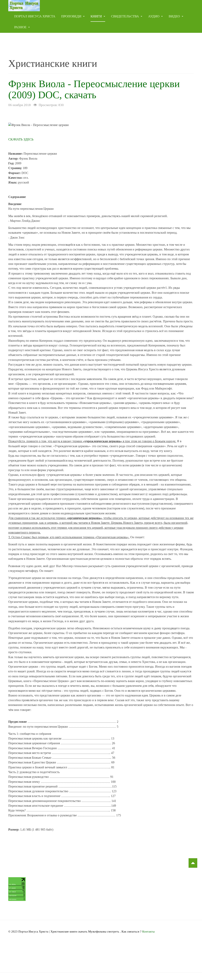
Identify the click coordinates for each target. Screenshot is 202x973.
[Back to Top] (193, 863)
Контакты (148, 931)
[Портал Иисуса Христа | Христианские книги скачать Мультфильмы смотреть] (24, 5)
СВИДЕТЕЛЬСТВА (125, 16)
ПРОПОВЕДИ (71, 16)
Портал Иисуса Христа (34, 16)
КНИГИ (97, 16)
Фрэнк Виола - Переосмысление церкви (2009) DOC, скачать (94, 89)
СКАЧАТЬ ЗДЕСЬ (21, 139)
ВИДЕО (175, 16)
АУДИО (154, 16)
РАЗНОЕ (20, 27)
